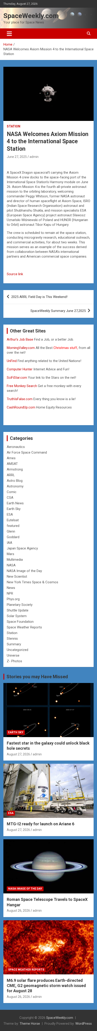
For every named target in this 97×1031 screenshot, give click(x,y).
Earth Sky (14, 509)
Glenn (11, 531)
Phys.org (13, 599)
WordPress (83, 1024)
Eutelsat (13, 520)
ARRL (11, 475)
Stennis (12, 639)
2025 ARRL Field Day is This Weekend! (39, 297)
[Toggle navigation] (9, 33)
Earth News (15, 503)
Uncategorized (17, 650)
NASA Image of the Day (24, 571)
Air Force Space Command (27, 452)
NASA (11, 565)
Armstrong (15, 469)
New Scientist (17, 576)
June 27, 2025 (17, 157)
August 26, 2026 (18, 910)
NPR (10, 593)
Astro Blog (15, 481)
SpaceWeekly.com (31, 16)
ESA (10, 514)
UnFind (12, 361)
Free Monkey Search (22, 386)
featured (13, 526)
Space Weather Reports (24, 627)
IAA (9, 543)
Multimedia (15, 560)
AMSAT (12, 464)
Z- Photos (14, 661)
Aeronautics (16, 447)
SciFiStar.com (17, 378)
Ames (11, 458)
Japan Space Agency (22, 548)
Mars (10, 554)
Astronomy (15, 486)
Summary (14, 644)
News (11, 588)
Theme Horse (30, 1024)
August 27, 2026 (18, 754)
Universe (13, 655)
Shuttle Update (17, 610)
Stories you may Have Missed (37, 676)
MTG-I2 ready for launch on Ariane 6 (40, 823)
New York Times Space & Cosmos (32, 582)
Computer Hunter (19, 369)
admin (34, 157)
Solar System (17, 616)
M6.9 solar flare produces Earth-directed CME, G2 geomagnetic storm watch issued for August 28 (46, 985)
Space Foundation (20, 622)
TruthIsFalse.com (19, 399)
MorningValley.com (21, 348)
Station (13, 126)
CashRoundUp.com (21, 407)
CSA (10, 498)
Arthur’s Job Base (20, 339)
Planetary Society (19, 605)
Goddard (13, 537)
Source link (15, 274)
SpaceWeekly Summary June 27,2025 (58, 311)
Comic (11, 492)
